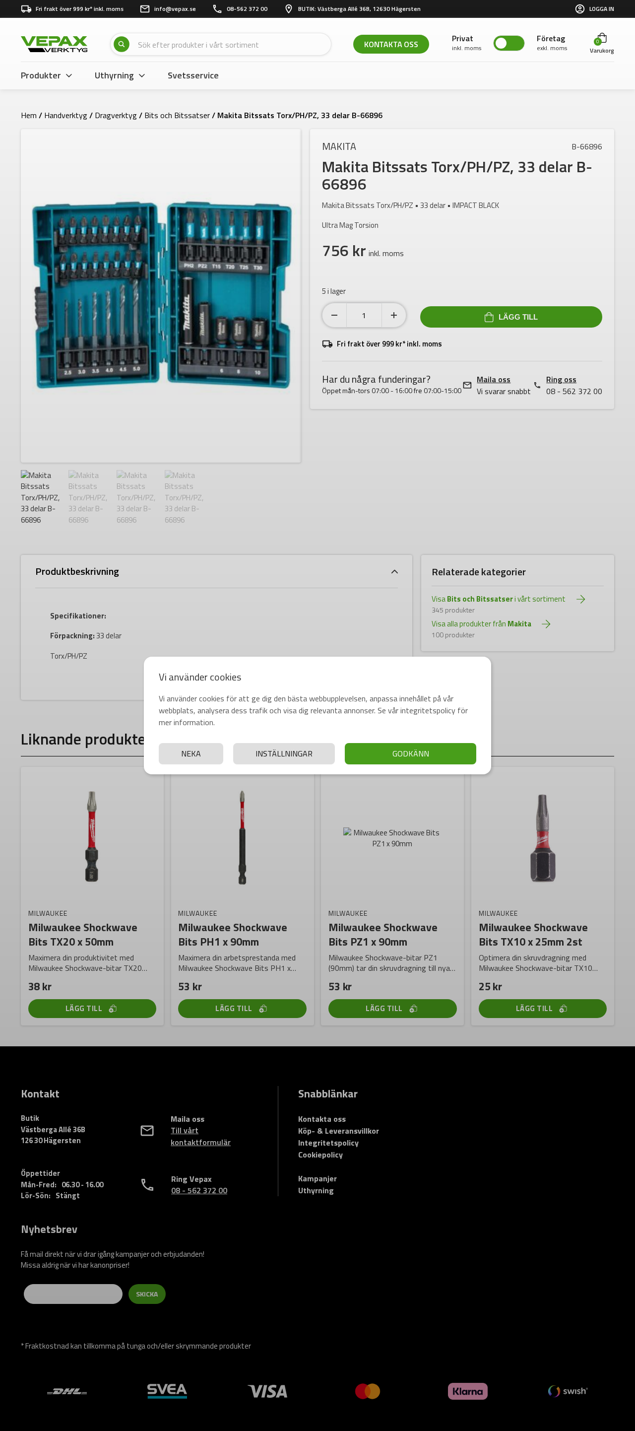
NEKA (191, 753)
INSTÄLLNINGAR (284, 753)
